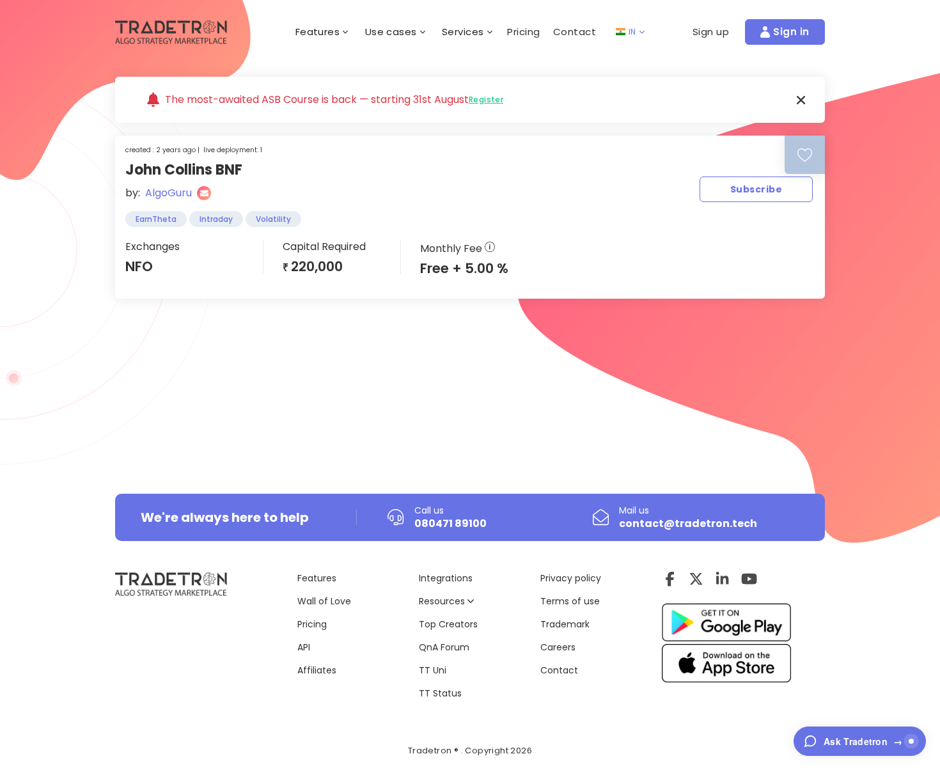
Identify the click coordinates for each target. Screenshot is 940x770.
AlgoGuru (168, 192)
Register (486, 99)
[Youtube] (749, 579)
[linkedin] (722, 579)
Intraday (216, 219)
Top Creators (448, 624)
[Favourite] (804, 155)
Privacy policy (570, 578)
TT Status (440, 693)
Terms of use (570, 601)
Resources (443, 601)
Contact (575, 31)
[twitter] (696, 579)
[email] (204, 193)
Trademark (565, 624)
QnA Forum (444, 647)
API (303, 647)
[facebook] (670, 579)
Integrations (446, 578)
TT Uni (432, 670)
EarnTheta (156, 219)
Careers (558, 647)
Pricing (523, 31)
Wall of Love (324, 601)
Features (316, 578)
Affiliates (316, 670)
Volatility (273, 219)
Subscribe (756, 189)
